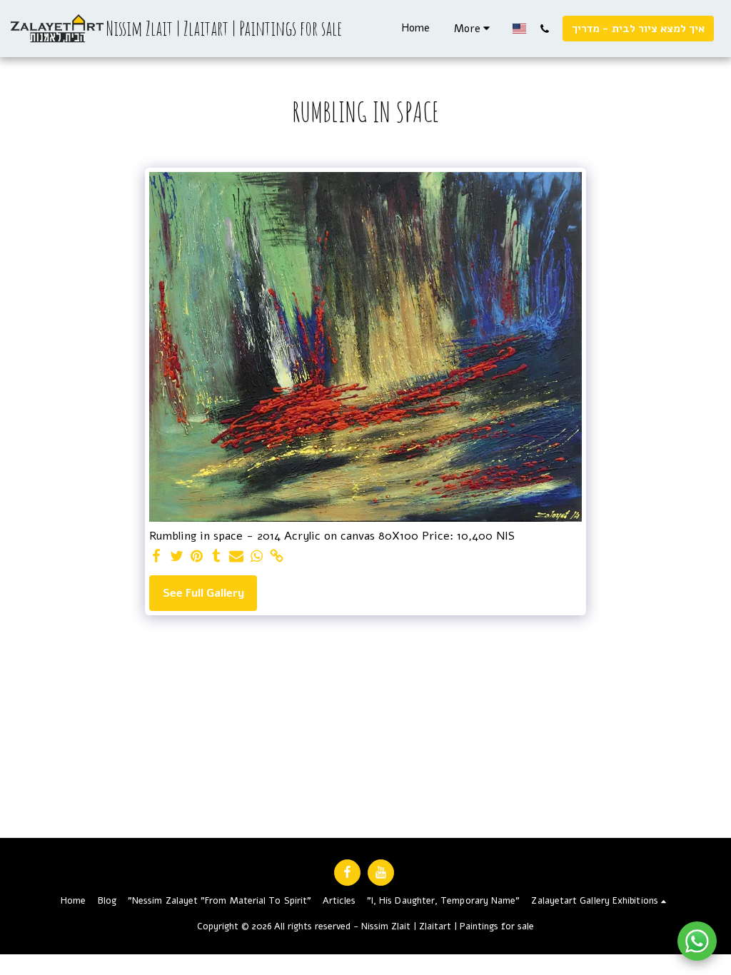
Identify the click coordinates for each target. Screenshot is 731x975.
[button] (544, 28)
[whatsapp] (256, 557)
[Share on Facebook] (156, 557)
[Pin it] (196, 557)
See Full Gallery (203, 593)
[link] (276, 557)
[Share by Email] (236, 557)
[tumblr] (216, 557)
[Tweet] (176, 557)
